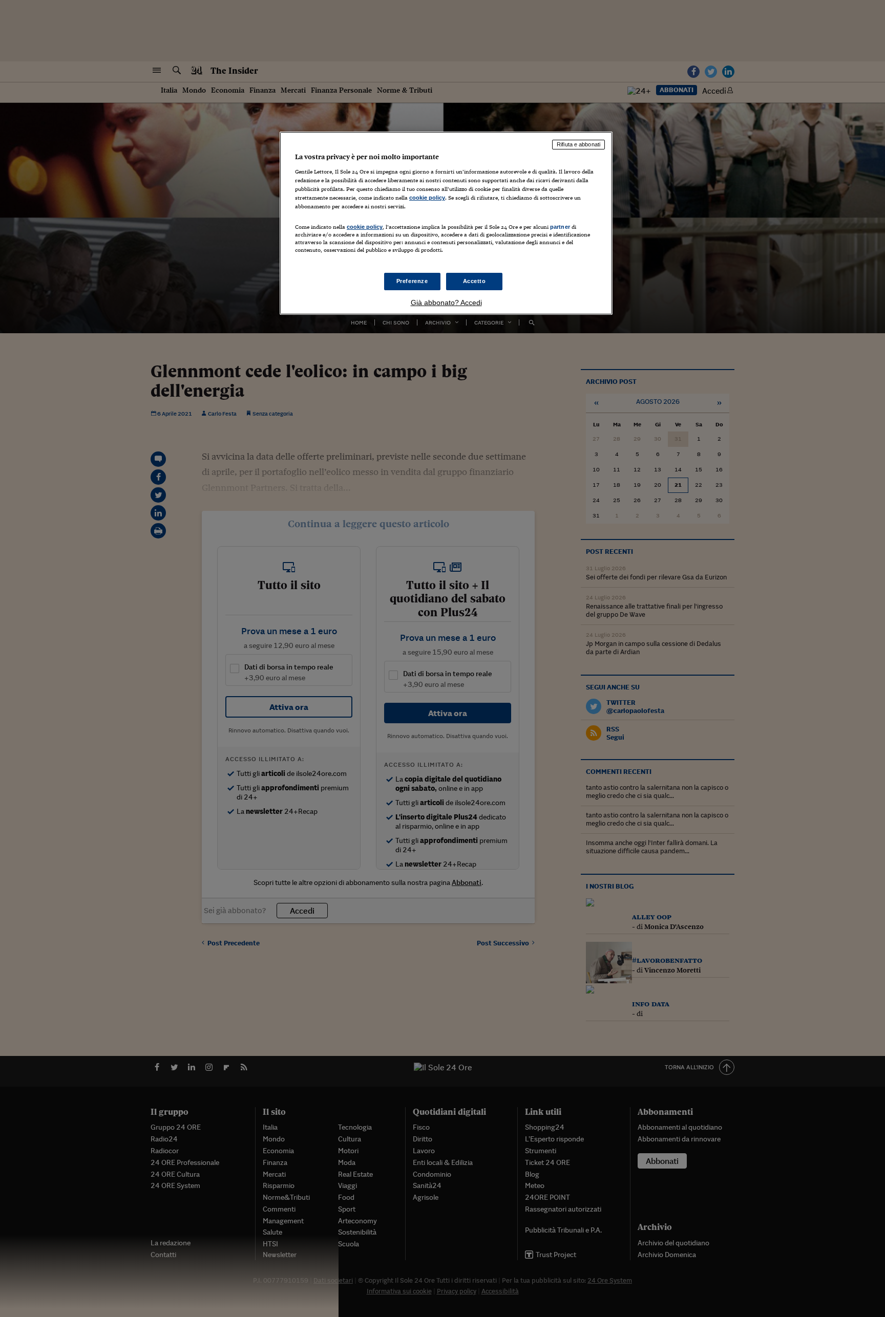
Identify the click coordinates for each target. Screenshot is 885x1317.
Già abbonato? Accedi (446, 302)
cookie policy (427, 198)
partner (560, 227)
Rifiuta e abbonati (578, 144)
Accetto (474, 281)
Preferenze (412, 281)
